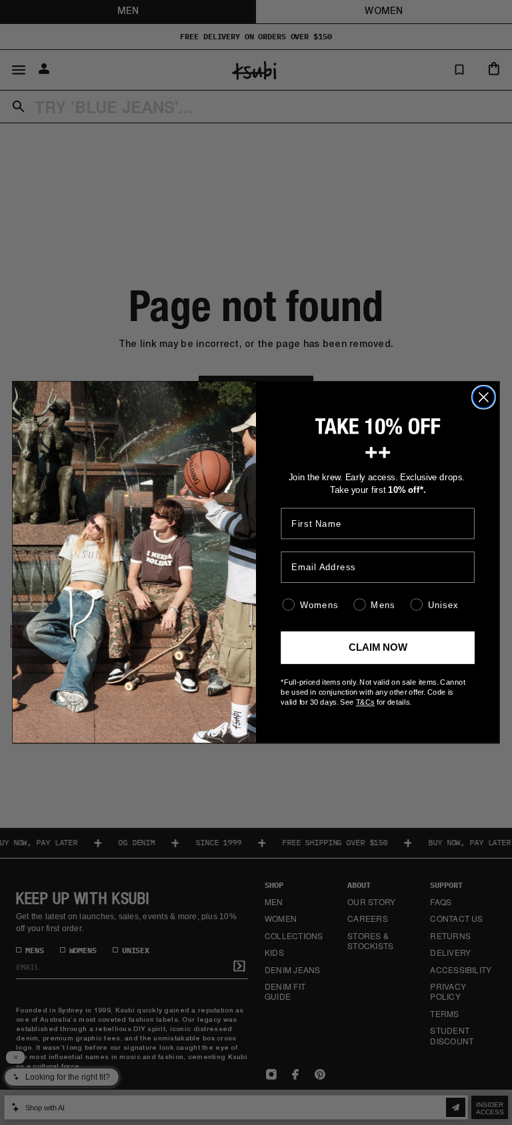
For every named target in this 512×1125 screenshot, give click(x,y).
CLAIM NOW (378, 648)
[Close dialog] (484, 397)
